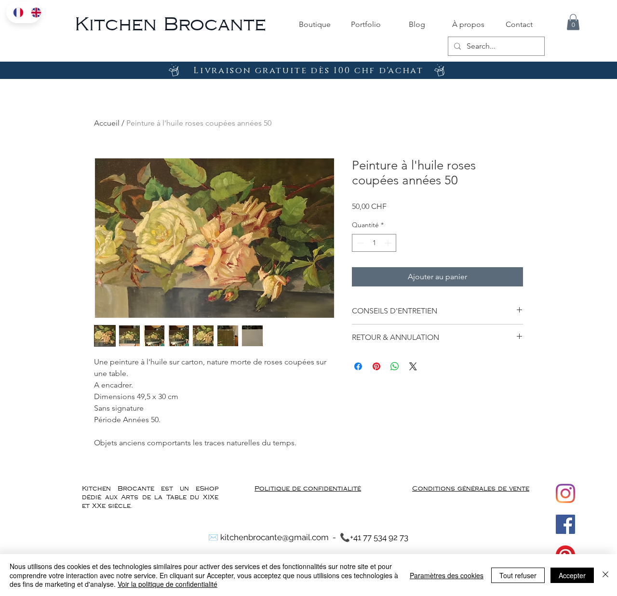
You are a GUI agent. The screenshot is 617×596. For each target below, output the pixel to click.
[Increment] (389, 242)
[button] (573, 22)
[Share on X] (413, 366)
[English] (32, 12)
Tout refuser (518, 575)
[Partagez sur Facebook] (358, 366)
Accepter (572, 575)
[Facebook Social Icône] (565, 524)
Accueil (107, 123)
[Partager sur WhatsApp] (395, 366)
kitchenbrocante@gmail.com (274, 537)
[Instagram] (565, 493)
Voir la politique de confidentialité (167, 584)
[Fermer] (605, 575)
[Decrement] (359, 242)
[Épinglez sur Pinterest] (376, 366)
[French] (15, 12)
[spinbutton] (374, 242)
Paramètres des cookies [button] (446, 575)
